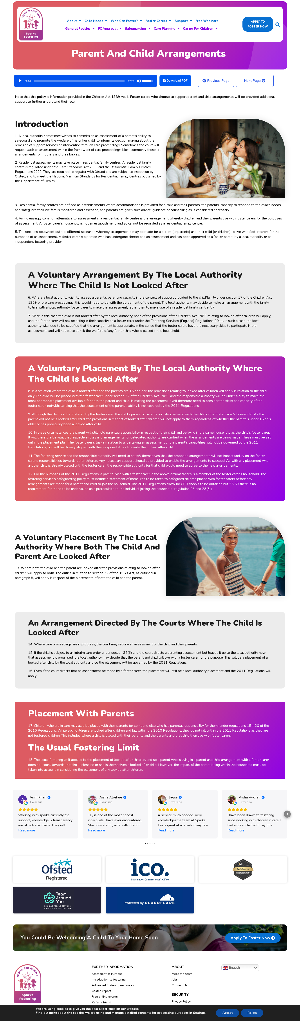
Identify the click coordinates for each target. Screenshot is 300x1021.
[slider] (79, 81)
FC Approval (107, 28)
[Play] (20, 81)
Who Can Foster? (124, 21)
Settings (199, 1013)
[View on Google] (22, 799)
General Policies (77, 28)
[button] (12, 814)
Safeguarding (135, 28)
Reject (252, 1013)
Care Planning (164, 28)
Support (181, 21)
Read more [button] (26, 830)
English (234, 967)
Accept (227, 1013)
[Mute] (139, 81)
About (72, 21)
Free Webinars (206, 21)
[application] (85, 79)
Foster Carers (156, 21)
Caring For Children (198, 28)
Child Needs (94, 21)
